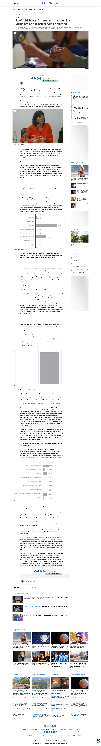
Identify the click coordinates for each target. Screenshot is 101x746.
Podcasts (47, 729)
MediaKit (79, 735)
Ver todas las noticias (76, 122)
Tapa (29, 587)
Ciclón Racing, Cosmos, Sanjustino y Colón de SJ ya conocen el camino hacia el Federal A (80, 102)
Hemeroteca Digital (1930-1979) (26, 735)
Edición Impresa (23, 587)
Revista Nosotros (30, 729)
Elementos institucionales (61, 735)
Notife (72, 729)
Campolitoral (23, 729)
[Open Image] (14, 33)
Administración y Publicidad (49, 735)
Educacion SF (77, 729)
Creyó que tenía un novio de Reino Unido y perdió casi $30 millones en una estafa (80, 107)
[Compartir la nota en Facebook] (32, 78)
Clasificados (37, 729)
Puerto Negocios (67, 729)
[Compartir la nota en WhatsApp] (37, 78)
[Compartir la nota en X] (35, 78)
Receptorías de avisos (38, 735)
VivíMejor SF (60, 729)
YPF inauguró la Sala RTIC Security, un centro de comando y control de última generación (80, 112)
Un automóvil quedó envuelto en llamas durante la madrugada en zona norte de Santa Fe (80, 97)
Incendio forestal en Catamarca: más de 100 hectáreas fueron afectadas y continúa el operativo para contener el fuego (80, 118)
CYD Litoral (42, 729)
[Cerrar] (56, 80)
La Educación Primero (35, 587)
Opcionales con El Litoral (72, 735)
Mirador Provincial (53, 729)
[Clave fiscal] (98, 742)
